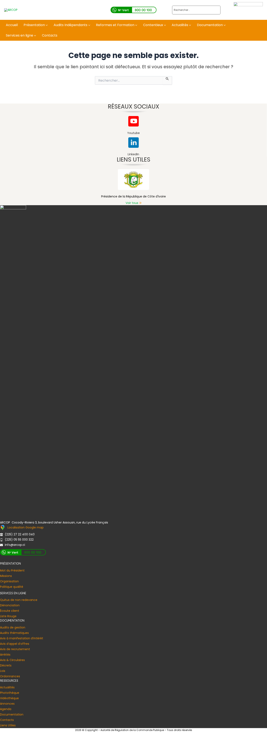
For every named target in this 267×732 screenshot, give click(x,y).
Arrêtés (5, 654)
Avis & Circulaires (12, 660)
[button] (46, 25)
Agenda (5, 709)
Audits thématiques (14, 633)
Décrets (5, 665)
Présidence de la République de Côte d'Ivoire (133, 196)
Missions (6, 576)
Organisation (9, 581)
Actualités (7, 687)
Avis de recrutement (15, 649)
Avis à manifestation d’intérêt (21, 638)
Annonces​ (7, 704)
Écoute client (9, 611)
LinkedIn (133, 154)
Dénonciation (10, 605)
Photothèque (9, 693)
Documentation (11, 714)
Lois (2, 671)
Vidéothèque (9, 698)
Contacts (7, 720)
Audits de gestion (12, 627)
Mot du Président (12, 570)
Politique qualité (11, 587)
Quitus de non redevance (18, 600)
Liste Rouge (8, 616)
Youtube (133, 133)
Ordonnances (10, 676)
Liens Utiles (8, 725)
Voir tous (132, 203)
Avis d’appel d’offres (14, 644)
